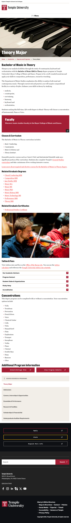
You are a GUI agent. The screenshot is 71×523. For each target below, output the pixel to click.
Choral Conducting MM (13, 175)
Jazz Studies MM (11, 181)
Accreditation (8, 290)
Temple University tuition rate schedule (36, 268)
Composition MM (11, 178)
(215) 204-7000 (7, 483)
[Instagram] (7, 488)
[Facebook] (3, 488)
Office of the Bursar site (34, 265)
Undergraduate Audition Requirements (16, 418)
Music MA (8, 184)
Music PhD (9, 190)
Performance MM (11, 198)
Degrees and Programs (23, 59)
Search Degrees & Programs (16, 378)
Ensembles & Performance (12, 401)
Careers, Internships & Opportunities (15, 395)
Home (3, 59)
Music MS (8, 187)
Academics (11, 59)
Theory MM (9, 201)
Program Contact (9, 277)
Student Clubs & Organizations (14, 281)
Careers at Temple (56, 510)
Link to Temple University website (13, 504)
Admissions (7, 390)
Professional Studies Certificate (16, 210)
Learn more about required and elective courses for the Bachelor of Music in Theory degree (34, 167)
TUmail (60, 507)
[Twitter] (20, 488)
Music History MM (12, 192)
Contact (57, 505)
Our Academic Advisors (11, 273)
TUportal (53, 507)
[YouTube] (24, 488)
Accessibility (43, 510)
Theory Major (7, 384)
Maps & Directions (45, 505)
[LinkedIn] (11, 488)
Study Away (7, 286)
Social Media (43, 507)
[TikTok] (16, 488)
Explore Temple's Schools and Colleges (12, 1)
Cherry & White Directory (46, 502)
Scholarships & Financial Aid (12, 412)
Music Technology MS (13, 195)
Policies (64, 505)
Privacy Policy (44, 513)
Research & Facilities (10, 407)
